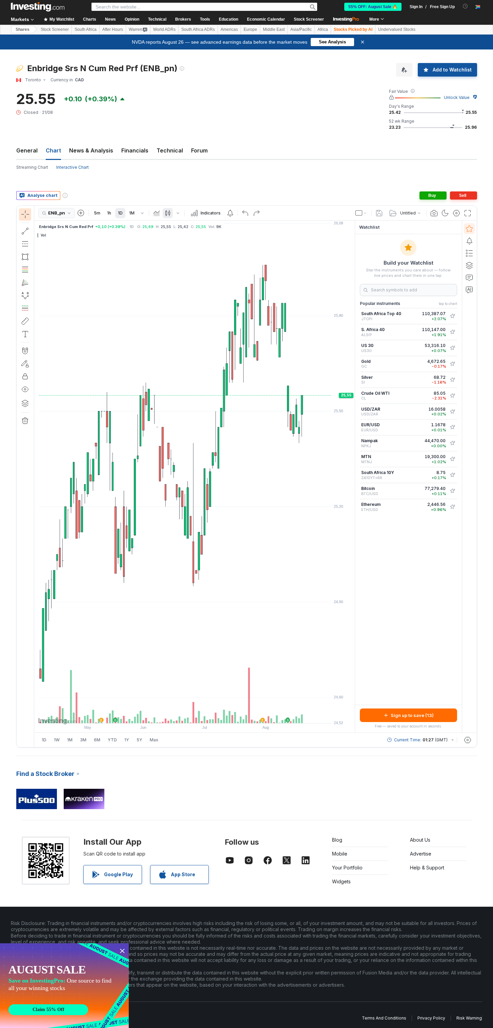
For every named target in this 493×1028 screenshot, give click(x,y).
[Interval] (142, 213)
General (27, 150)
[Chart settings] (456, 213)
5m (97, 212)
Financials (134, 150)
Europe (250, 29)
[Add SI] (452, 380)
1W (57, 739)
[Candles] (168, 213)
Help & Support (427, 867)
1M (132, 212)
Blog (337, 840)
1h (109, 212)
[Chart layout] (361, 213)
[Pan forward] (203, 714)
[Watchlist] (469, 228)
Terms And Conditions (384, 1018)
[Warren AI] (469, 289)
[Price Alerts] (230, 213)
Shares (22, 29)
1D (120, 212)
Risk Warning (469, 1018)
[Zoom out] (176, 714)
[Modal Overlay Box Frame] (64, 985)
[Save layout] (379, 213)
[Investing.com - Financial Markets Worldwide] (37, 7)
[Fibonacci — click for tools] (25, 270)
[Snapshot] (434, 213)
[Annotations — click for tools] (25, 334)
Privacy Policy (431, 1018)
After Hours (112, 29)
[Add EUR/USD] (452, 427)
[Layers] (25, 403)
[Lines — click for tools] (25, 231)
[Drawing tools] (36, 476)
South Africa (86, 29)
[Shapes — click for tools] (25, 257)
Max (154, 739)
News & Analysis (91, 150)
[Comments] (469, 277)
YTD (112, 739)
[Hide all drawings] (25, 389)
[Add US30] (452, 348)
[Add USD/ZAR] (452, 411)
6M (97, 739)
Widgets (341, 881)
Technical (170, 150)
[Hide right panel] (353, 477)
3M (83, 739)
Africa (322, 29)
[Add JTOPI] (452, 316)
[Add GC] (452, 364)
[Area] (156, 213)
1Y (126, 739)
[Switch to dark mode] (445, 213)
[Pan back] (194, 714)
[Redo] (256, 213)
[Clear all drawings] (25, 421)
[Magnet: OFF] (25, 351)
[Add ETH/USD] (452, 507)
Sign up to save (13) (412, 715)
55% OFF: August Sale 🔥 (372, 6)
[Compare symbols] (81, 213)
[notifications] (465, 6)
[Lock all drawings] (25, 376)
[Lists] (469, 253)
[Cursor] (25, 214)
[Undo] (245, 213)
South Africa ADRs (198, 29)
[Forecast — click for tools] (25, 308)
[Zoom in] (185, 714)
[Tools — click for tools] (25, 321)
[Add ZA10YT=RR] (452, 475)
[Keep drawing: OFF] (25, 363)
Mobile (339, 854)
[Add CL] (452, 395)
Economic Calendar (266, 19)
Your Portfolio (347, 867)
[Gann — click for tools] (25, 282)
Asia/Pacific (301, 29)
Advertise (420, 854)
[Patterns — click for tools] (25, 295)
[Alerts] (469, 240)
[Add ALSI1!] (452, 332)
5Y (139, 739)
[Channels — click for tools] (25, 244)
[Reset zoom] (212, 714)
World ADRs (164, 29)
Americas (229, 29)
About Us (420, 840)
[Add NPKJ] (452, 443)
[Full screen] (468, 213)
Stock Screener (309, 19)
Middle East (274, 29)
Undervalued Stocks (396, 29)
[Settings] (468, 740)
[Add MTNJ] (452, 459)
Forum (199, 150)
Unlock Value (457, 97)
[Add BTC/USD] (452, 491)
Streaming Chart (32, 167)
